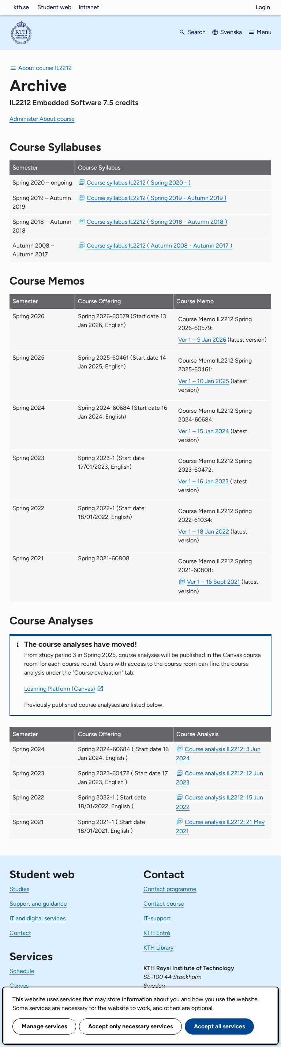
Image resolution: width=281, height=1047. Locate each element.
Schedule (22, 971)
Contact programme (169, 889)
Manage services (44, 1026)
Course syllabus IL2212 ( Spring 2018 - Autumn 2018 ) (157, 221)
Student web (54, 7)
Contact (20, 932)
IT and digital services (37, 918)
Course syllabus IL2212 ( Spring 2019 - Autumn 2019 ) (156, 197)
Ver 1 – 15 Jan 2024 (203, 431)
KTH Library (158, 947)
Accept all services (219, 1026)
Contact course (163, 903)
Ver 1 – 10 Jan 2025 (203, 381)
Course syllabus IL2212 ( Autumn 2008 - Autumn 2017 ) (159, 245)
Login (263, 7)
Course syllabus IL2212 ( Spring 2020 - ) (139, 182)
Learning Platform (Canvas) (59, 688)
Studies (19, 889)
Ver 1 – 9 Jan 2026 (202, 339)
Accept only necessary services (130, 1026)
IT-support (157, 918)
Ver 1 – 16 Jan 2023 (203, 481)
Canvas (19, 985)
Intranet (89, 7)
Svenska (231, 32)
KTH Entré (156, 932)
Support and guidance (38, 903)
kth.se (21, 7)
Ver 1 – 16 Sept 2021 (213, 581)
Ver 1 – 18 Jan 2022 (203, 531)
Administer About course (42, 118)
